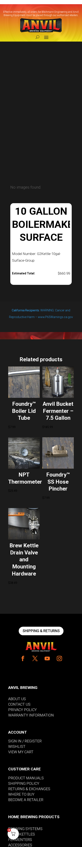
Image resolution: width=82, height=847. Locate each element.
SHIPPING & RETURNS (41, 631)
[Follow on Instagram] (59, 658)
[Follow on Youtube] (47, 658)
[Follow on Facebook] (22, 658)
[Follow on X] (35, 658)
